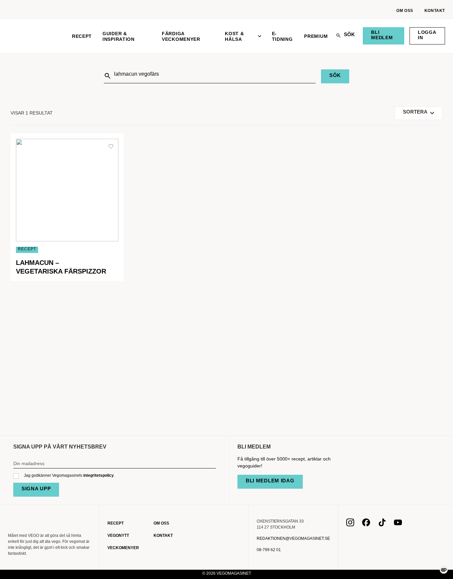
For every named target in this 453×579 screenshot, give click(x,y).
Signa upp (36, 488)
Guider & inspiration (118, 36)
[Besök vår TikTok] (382, 524)
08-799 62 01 (269, 549)
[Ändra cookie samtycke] (444, 570)
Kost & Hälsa (234, 36)
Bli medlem (382, 35)
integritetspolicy (98, 475)
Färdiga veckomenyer (181, 36)
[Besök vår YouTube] (398, 524)
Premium (316, 36)
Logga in (427, 35)
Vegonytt (118, 535)
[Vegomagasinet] (34, 36)
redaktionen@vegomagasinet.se (293, 538)
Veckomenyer (123, 547)
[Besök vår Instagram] (350, 524)
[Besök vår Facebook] (366, 524)
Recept (82, 36)
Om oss (404, 10)
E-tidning (282, 36)
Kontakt (434, 10)
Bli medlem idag (270, 480)
